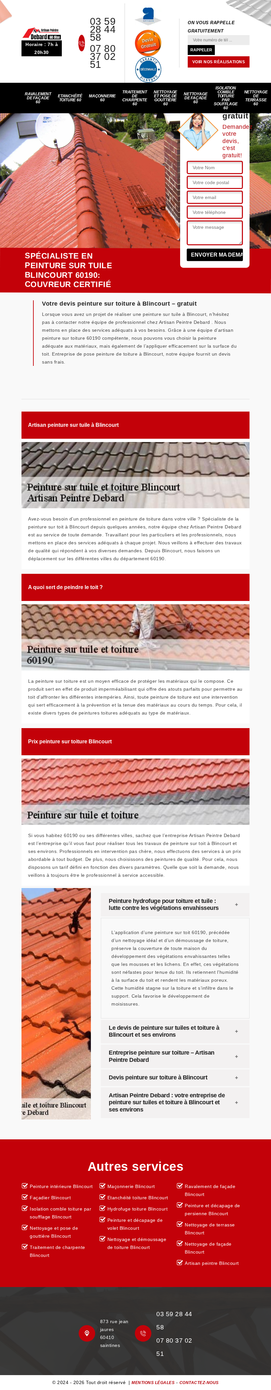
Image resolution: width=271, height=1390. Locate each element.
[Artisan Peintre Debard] (41, 33)
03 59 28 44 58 (103, 29)
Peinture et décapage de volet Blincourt (135, 1224)
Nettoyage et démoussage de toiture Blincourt (137, 1243)
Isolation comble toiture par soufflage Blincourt (60, 1212)
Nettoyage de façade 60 (195, 98)
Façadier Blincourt (50, 1197)
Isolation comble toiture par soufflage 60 (225, 98)
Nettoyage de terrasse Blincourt (210, 1228)
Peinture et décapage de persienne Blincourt (212, 1209)
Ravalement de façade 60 (38, 98)
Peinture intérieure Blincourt (61, 1186)
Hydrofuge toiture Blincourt (137, 1209)
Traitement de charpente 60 (134, 98)
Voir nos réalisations (218, 62)
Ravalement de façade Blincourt (210, 1190)
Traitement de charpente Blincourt (57, 1251)
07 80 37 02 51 (103, 57)
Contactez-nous (199, 1382)
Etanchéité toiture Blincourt (137, 1197)
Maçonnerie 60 (102, 98)
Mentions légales (153, 1382)
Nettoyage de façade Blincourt (208, 1248)
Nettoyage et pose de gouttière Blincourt (54, 1232)
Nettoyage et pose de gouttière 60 (165, 98)
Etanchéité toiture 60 (70, 98)
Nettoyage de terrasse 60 (256, 98)
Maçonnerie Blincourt (131, 1186)
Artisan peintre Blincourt (212, 1263)
